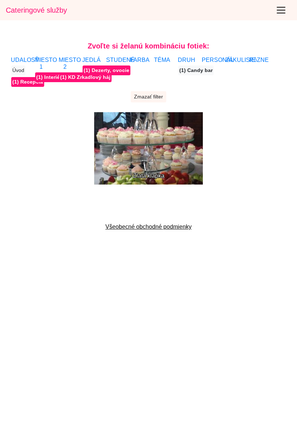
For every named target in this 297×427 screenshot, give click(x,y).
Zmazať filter (148, 97)
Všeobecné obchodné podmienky (148, 227)
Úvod (18, 70)
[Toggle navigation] (281, 10)
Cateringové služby (36, 10)
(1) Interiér (49, 77)
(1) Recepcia (27, 82)
